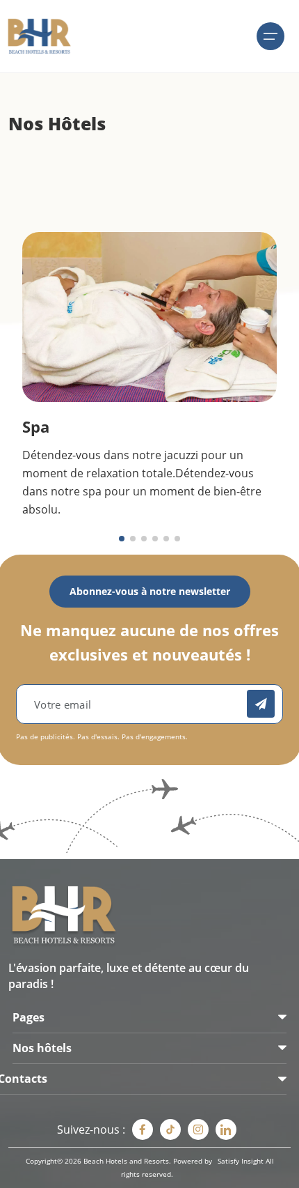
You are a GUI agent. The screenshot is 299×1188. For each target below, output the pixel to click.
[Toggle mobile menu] (270, 36)
